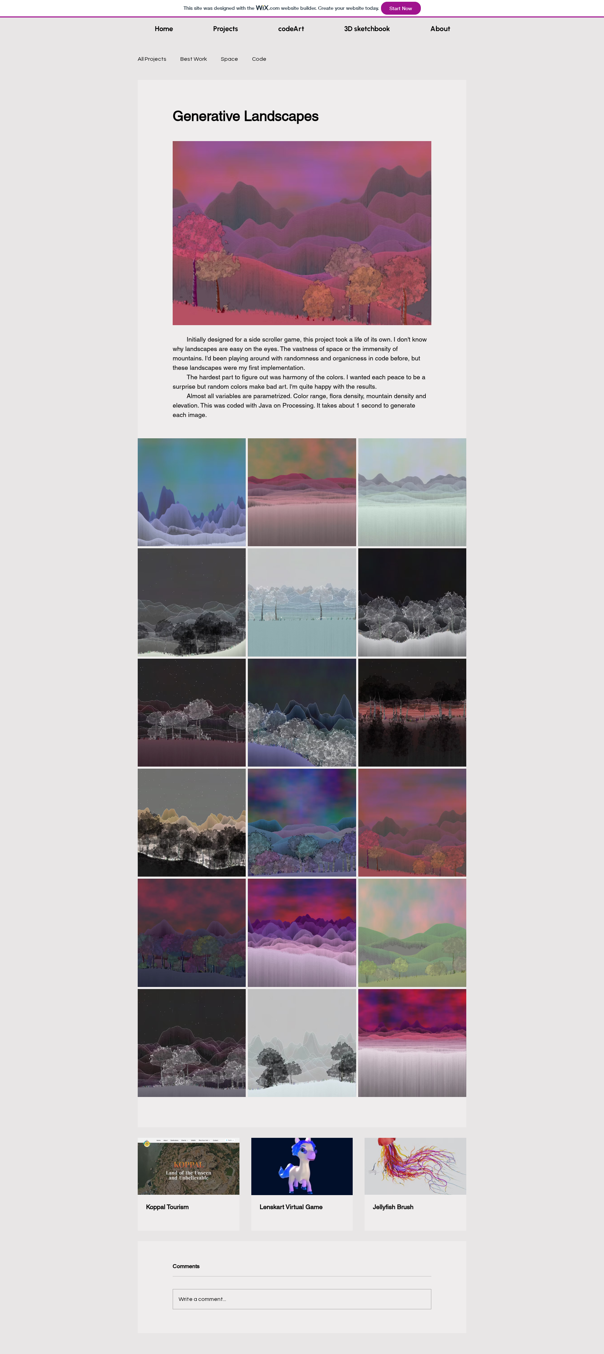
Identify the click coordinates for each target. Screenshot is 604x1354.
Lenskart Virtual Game (291, 1206)
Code (259, 59)
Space (229, 59)
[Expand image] (192, 492)
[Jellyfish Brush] (415, 1166)
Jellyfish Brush (393, 1206)
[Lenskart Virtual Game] (302, 1166)
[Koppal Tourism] (188, 1166)
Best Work (193, 59)
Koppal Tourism (167, 1206)
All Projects (152, 59)
